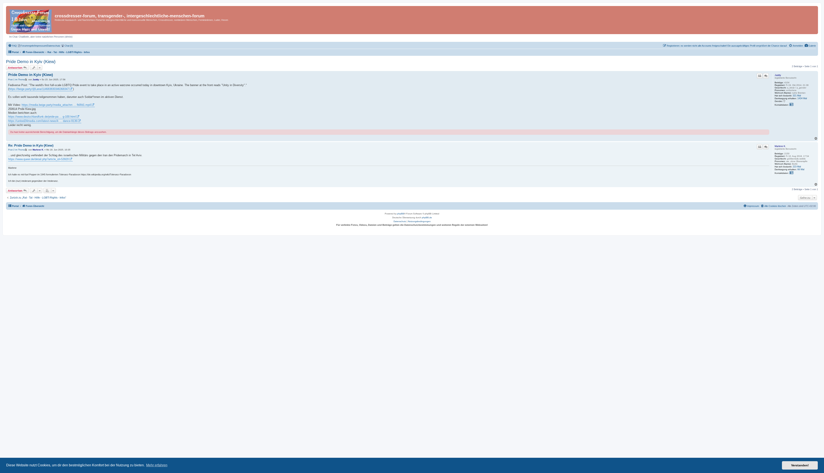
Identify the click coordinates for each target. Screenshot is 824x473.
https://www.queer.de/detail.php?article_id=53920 (38, 159)
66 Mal (800, 169)
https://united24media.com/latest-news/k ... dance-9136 (42, 121)
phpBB (400, 213)
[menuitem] (810, 45)
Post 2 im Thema (16, 150)
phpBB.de (427, 217)
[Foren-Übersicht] (31, 20)
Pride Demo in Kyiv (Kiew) (31, 61)
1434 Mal (802, 98)
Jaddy (778, 75)
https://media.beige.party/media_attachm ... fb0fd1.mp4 (56, 104)
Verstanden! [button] (800, 465)
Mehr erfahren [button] (156, 465)
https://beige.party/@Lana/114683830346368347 (39, 89)
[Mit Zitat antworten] (759, 75)
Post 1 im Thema (16, 79)
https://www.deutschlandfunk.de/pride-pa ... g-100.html (42, 116)
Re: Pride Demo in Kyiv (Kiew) (30, 145)
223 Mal (797, 166)
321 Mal (797, 95)
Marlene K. (780, 146)
